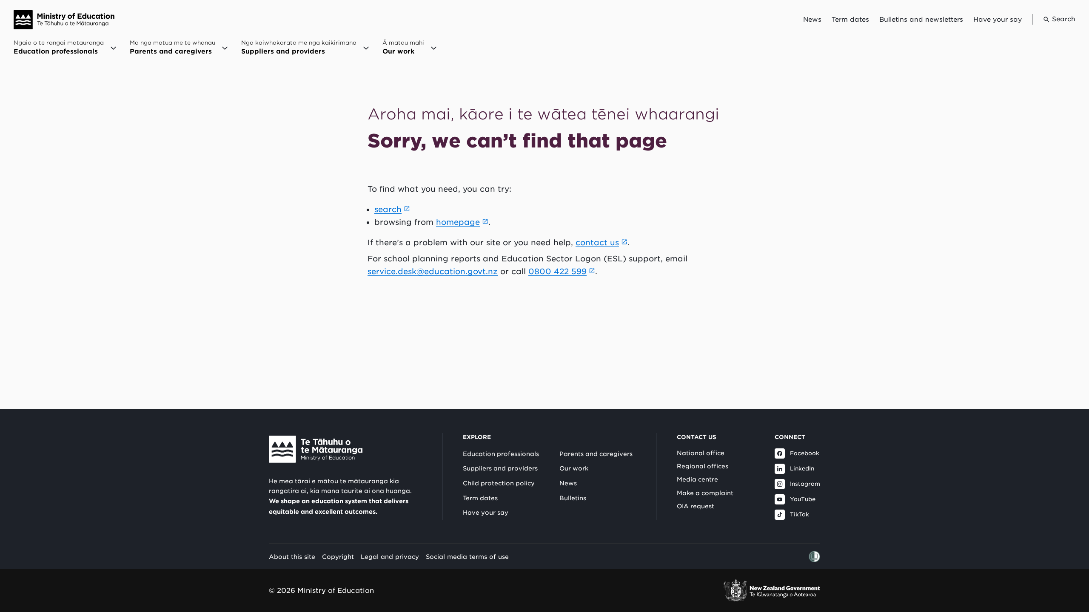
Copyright (338, 556)
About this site (292, 556)
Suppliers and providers (500, 468)
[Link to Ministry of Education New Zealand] (315, 449)
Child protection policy (499, 483)
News (812, 19)
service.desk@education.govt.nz (433, 271)
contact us (597, 242)
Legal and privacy (390, 556)
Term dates (850, 19)
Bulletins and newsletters (921, 19)
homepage (458, 222)
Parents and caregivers (596, 453)
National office (700, 453)
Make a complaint (705, 493)
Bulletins (572, 498)
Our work (573, 468)
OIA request (695, 506)
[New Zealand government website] (771, 590)
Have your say (997, 19)
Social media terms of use (467, 556)
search (388, 209)
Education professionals (501, 453)
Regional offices (702, 466)
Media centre (697, 479)
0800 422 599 (557, 271)
